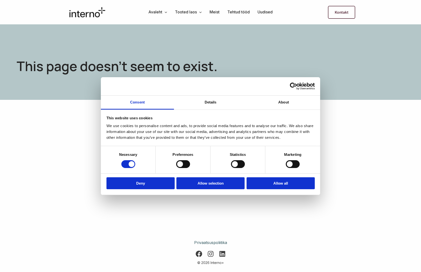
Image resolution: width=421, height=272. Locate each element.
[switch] (183, 164)
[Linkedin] (222, 254)
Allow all (280, 183)
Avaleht (155, 12)
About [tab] (283, 102)
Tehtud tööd (238, 12)
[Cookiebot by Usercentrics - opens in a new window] (293, 86)
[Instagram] (210, 254)
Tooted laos (186, 12)
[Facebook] (199, 254)
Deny (140, 183)
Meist (215, 12)
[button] (164, 12)
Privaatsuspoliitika (210, 242)
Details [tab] (211, 102)
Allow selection (211, 183)
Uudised (265, 12)
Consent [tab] (137, 102)
